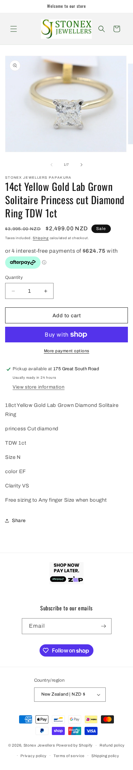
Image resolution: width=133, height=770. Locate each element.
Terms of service (69, 756)
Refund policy (112, 745)
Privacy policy (33, 756)
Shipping (41, 238)
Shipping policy (105, 756)
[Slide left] (51, 164)
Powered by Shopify (74, 745)
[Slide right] (81, 164)
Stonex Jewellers (39, 745)
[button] (13, 28)
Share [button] (19, 520)
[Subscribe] (103, 626)
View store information (38, 387)
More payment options (66, 350)
